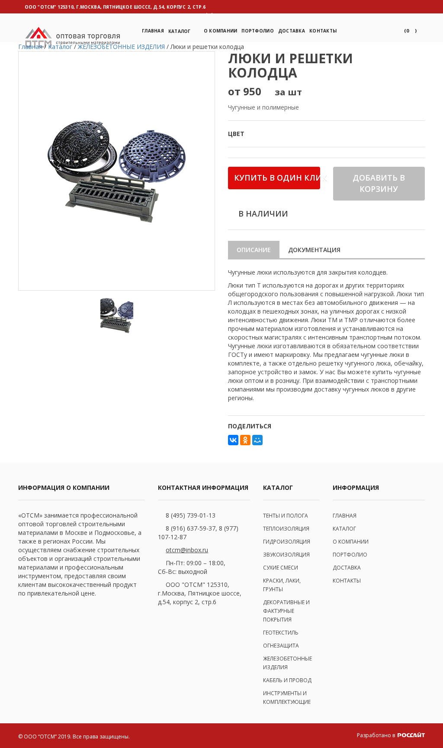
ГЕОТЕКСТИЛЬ (281, 632)
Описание (254, 250)
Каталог (179, 31)
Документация (314, 250)
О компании (221, 31)
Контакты (323, 31)
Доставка (291, 31)
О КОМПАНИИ (351, 541)
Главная (153, 31)
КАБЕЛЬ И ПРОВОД (287, 680)
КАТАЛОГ (344, 528)
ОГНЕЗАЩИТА (281, 645)
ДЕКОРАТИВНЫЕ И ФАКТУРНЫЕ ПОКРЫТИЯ (286, 611)
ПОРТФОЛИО (257, 31)
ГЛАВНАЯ (344, 515)
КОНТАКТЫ (347, 580)
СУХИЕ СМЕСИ (280, 567)
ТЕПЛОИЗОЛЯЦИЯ (286, 528)
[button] (410, 31)
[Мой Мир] (257, 440)
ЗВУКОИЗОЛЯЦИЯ (286, 554)
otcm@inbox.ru (187, 550)
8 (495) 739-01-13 (190, 515)
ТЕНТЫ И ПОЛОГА (285, 515)
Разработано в (376, 735)
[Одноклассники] (245, 440)
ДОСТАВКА (347, 567)
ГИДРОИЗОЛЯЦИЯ (286, 541)
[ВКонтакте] (233, 440)
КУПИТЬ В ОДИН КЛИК (277, 177)
